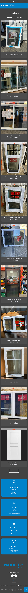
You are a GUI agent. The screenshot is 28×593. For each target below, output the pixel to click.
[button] (25, 5)
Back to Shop (14, 470)
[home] (8, 5)
